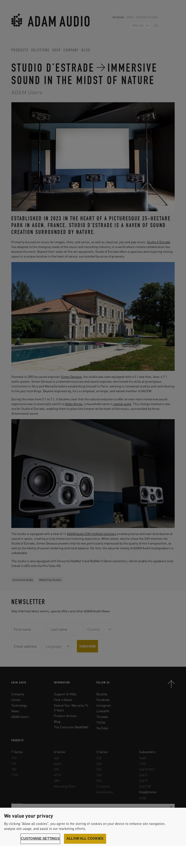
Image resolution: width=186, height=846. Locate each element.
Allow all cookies (85, 838)
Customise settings (40, 838)
